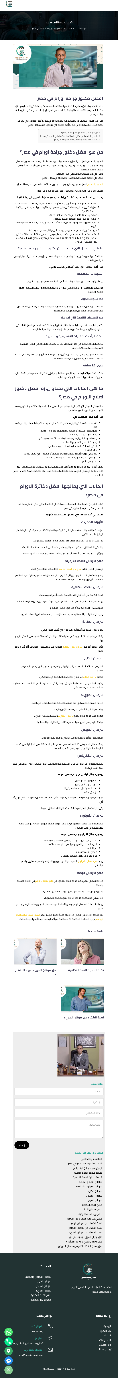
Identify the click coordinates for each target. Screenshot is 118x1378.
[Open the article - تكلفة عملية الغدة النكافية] (93, 951)
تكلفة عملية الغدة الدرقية (88, 1172)
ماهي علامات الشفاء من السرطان (84, 1218)
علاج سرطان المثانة (92, 1209)
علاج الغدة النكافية (91, 1205)
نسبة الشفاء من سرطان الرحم (86, 1223)
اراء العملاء (105, 1344)
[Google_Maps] (8, 1351)
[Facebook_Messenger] (8, 1360)
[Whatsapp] (8, 1332)
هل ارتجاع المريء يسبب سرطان (85, 1237)
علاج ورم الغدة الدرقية (90, 1214)
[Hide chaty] (8, 1370)
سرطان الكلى (95, 1191)
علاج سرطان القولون (88, 861)
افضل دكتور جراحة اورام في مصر (85, 1163)
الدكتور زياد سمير (95, 184)
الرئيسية (82, 28)
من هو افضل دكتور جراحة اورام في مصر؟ (79, 132)
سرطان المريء (94, 1200)
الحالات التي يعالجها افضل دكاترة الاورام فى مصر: (76, 139)
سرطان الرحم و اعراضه (90, 1182)
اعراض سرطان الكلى (91, 1159)
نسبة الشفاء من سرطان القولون (85, 1227)
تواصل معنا (105, 1349)
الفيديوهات (105, 1340)
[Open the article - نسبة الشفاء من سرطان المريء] (93, 999)
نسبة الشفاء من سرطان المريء (85, 1232)
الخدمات (107, 1335)
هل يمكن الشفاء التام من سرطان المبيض (80, 1246)
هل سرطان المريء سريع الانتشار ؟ (84, 1241)
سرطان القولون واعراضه (89, 1186)
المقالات (70, 28)
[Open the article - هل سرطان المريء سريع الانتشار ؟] (46, 951)
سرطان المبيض (94, 1195)
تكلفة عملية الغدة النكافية (87, 1177)
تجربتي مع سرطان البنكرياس (87, 1168)
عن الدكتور (106, 1330)
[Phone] (8, 1341)
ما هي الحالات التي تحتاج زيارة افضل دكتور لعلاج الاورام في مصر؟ (69, 136)
